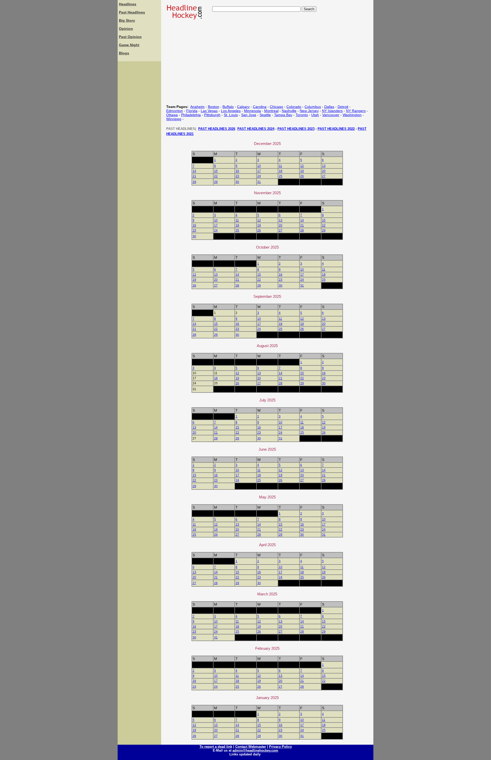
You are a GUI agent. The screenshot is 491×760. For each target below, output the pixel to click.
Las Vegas (209, 111)
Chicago (276, 107)
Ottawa (172, 115)
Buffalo (228, 107)
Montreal (271, 111)
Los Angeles (231, 111)
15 (216, 171)
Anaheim (197, 107)
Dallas (329, 107)
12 (302, 166)
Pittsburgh (212, 115)
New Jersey (309, 111)
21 (194, 176)
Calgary (243, 107)
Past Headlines (132, 12)
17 (259, 171)
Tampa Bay (283, 115)
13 (324, 166)
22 (216, 176)
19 (302, 171)
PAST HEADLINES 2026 (216, 129)
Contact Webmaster (250, 747)
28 (194, 182)
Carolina (259, 107)
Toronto (302, 115)
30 (237, 182)
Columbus (313, 107)
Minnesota (252, 111)
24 (259, 176)
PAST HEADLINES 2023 (296, 129)
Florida (191, 111)
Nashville (289, 111)
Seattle (265, 115)
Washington (352, 115)
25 (280, 176)
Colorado (293, 107)
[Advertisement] (139, 139)
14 (194, 171)
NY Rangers (356, 111)
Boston (213, 107)
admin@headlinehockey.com (255, 750)
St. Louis (231, 115)
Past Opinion (130, 37)
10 (259, 166)
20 (324, 171)
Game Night (129, 45)
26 (302, 176)
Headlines (127, 4)
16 (237, 171)
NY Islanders (332, 111)
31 (259, 182)
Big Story (127, 20)
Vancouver (330, 115)
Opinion (126, 29)
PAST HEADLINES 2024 (255, 129)
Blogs (124, 53)
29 (216, 182)
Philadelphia (191, 115)
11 (280, 166)
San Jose (248, 115)
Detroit (343, 107)
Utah (315, 115)
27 (324, 176)
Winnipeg (173, 119)
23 (237, 176)
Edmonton (174, 111)
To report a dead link (215, 747)
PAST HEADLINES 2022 (336, 129)
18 (280, 171)
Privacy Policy (280, 747)
